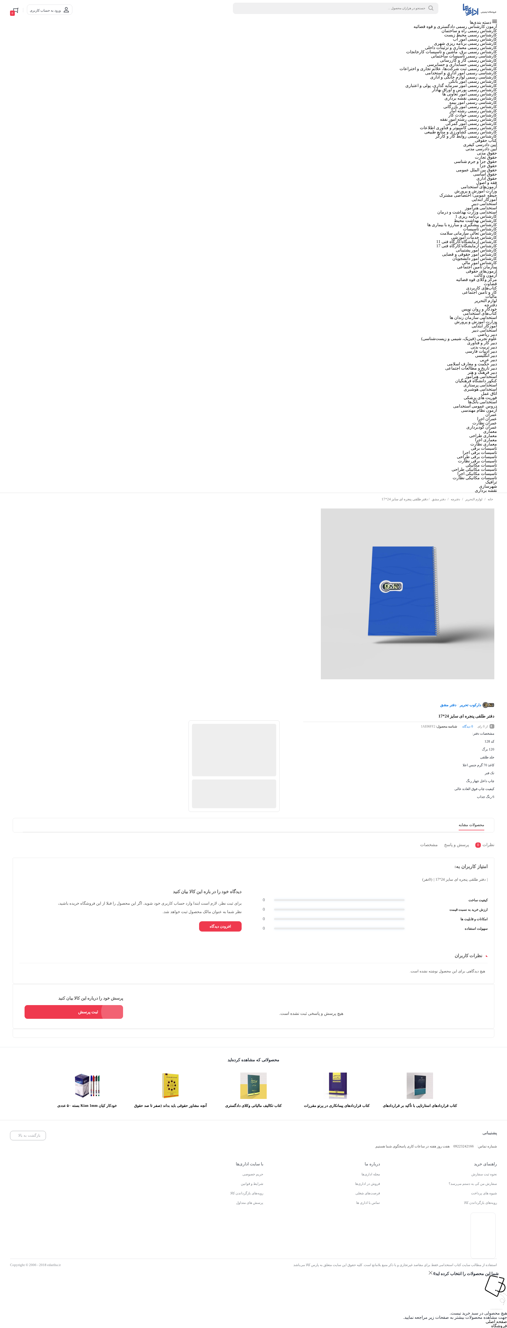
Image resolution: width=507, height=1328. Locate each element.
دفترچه (455, 499)
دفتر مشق (438, 499)
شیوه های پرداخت (484, 1193)
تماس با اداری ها (368, 1203)
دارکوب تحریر (470, 705)
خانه (490, 499)
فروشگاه (499, 1326)
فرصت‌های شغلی (367, 1193)
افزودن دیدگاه (220, 926)
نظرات (485, 844)
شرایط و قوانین (252, 1184)
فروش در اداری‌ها (367, 1184)
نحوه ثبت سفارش (484, 1174)
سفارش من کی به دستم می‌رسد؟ (473, 1184)
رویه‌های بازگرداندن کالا (480, 1203)
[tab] (483, 845)
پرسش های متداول (249, 1203)
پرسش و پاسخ (456, 844)
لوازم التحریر (473, 499)
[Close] (430, 1273)
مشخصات (429, 844)
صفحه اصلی (496, 1321)
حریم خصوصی (252, 1174)
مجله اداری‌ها (371, 1174)
